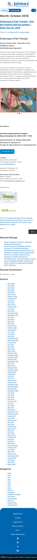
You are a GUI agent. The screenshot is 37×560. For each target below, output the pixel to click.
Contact (18, 518)
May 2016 (11, 397)
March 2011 (11, 443)
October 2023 (12, 298)
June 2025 (11, 286)
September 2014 (13, 414)
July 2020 (11, 332)
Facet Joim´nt (27, 220)
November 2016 (13, 386)
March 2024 (11, 294)
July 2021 (11, 317)
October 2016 (12, 389)
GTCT (18, 530)
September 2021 (13, 315)
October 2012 (12, 426)
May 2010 (11, 452)
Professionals (15, 10)
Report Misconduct (18, 534)
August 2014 (12, 416)
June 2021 (11, 319)
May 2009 (11, 462)
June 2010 (11, 449)
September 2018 (13, 361)
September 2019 (13, 340)
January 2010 (12, 454)
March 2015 (11, 410)
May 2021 (11, 321)
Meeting (7, 222)
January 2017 (12, 382)
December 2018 (13, 355)
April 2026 (11, 284)
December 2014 (13, 412)
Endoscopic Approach (7, 220)
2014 (9, 484)
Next (34, 100)
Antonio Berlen (24, 32)
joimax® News (12, 498)
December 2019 (13, 338)
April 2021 (11, 323)
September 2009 (13, 456)
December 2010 (13, 445)
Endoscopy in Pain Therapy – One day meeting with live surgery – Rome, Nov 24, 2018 (17, 24)
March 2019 (11, 351)
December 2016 (13, 384)
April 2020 (11, 336)
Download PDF (6, 151)
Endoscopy (18, 220)
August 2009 (12, 458)
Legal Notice (17, 522)
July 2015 (11, 403)
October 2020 (12, 328)
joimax (2, 222)
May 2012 (11, 431)
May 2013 (11, 422)
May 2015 (11, 407)
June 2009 (11, 460)
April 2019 (11, 349)
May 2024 (11, 290)
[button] (3, 557)
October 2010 (12, 447)
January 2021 (12, 326)
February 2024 (12, 296)
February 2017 (12, 380)
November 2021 (13, 313)
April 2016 (11, 399)
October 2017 (12, 372)
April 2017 (11, 378)
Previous (3, 100)
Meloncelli (14, 222)
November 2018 (13, 357)
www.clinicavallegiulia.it (7, 164)
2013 (9, 482)
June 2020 (11, 334)
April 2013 (11, 424)
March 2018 (11, 365)
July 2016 (11, 393)
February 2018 (12, 368)
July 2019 (11, 344)
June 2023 (11, 302)
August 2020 (12, 330)
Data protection (17, 526)
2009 (9, 473)
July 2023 (11, 300)
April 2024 (11, 292)
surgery (12, 224)
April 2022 (11, 311)
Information (11, 496)
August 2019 (12, 342)
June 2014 (11, 418)
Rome (29, 222)
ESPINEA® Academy (14, 494)
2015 (9, 486)
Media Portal (17, 514)
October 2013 (12, 420)
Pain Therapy (22, 222)
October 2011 (12, 437)
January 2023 (12, 307)
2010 (9, 475)
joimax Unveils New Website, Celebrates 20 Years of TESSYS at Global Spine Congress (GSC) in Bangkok (18, 263)
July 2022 (11, 309)
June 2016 (11, 395)
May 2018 (11, 363)
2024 (9, 488)
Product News (12, 503)
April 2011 (11, 441)
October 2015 (12, 401)
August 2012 (12, 428)
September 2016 (13, 391)
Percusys (10, 501)
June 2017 (11, 376)
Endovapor (11, 492)
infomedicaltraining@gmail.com (14, 181)
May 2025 (11, 288)
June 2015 (11, 405)
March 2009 (11, 464)
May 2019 (11, 347)
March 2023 (11, 305)
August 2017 (12, 374)
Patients (5, 10)
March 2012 (11, 435)
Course (24, 218)
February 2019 (12, 353)
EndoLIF (10, 490)
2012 (9, 480)
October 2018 (12, 359)
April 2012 (11, 433)
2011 (9, 477)
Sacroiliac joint (5, 224)
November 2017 (13, 370)
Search (2, 228)
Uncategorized (11, 218)
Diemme (29, 218)
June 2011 (11, 439)
